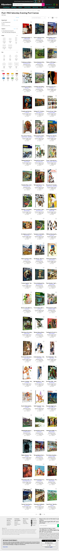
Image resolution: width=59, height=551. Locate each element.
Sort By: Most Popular (36, 17)
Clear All (17, 17)
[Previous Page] (48, 17)
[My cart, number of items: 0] (57, 5)
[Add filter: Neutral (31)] (16, 78)
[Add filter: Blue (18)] (3, 78)
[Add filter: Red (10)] (3, 73)
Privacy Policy (5, 546)
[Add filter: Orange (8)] (8, 73)
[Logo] (6, 4)
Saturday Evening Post (20, 10)
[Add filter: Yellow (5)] (12, 73)
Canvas (38, 10)
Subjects (3, 10)
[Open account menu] (51, 4)
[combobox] (27, 4)
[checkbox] (4, 57)
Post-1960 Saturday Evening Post (30, 10)
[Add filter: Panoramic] (10, 46)
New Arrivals (35, 7)
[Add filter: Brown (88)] (16, 73)
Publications (8, 10)
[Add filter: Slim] (16, 39)
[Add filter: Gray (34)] (8, 78)
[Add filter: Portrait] (4, 39)
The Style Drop (6, 7)
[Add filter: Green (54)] (12, 78)
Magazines (13, 10)
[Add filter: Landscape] (4, 46)
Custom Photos (27, 7)
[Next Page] (56, 17)
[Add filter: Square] (10, 39)
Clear (15, 28)
